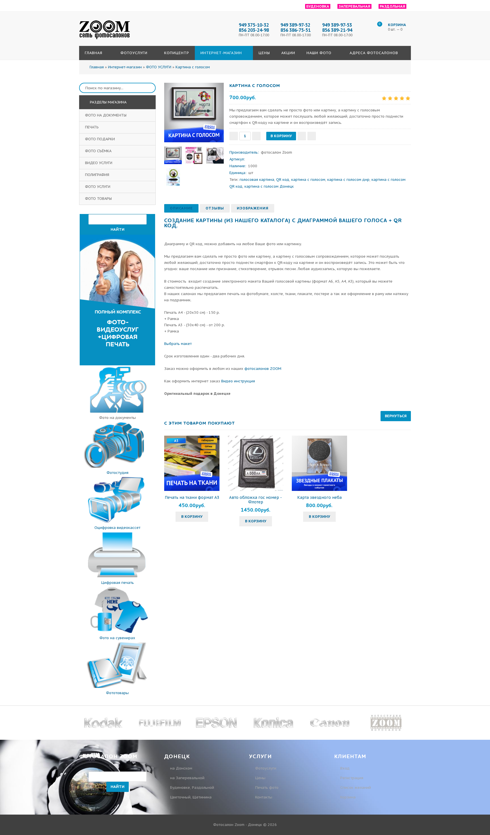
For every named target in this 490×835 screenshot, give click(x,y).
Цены (260, 777)
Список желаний (355, 787)
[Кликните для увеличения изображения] (194, 112)
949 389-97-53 (337, 25)
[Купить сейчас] (311, 136)
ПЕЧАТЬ (92, 127)
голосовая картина (257, 179)
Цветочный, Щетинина (191, 797)
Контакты (263, 797)
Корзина (347, 797)
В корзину (191, 516)
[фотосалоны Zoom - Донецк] (104, 39)
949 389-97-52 (295, 25)
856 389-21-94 (337, 30)
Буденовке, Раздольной (192, 787)
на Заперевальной (187, 777)
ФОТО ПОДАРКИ (100, 139)
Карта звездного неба (319, 497)
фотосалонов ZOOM (262, 368)
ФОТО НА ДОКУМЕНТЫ (106, 115)
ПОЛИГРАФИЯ (97, 174)
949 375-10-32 (254, 25)
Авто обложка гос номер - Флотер (255, 500)
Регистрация (351, 777)
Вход (344, 768)
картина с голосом (308, 179)
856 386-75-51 (295, 30)
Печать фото (266, 787)
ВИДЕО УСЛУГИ (99, 162)
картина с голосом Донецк (269, 186)
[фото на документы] (117, 411)
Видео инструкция (238, 381)
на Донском (181, 768)
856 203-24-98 (254, 30)
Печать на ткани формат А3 (192, 497)
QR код (282, 179)
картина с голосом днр (348, 179)
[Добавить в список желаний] (301, 136)
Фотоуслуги (265, 768)
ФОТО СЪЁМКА (99, 151)
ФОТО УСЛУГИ (98, 186)
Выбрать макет (178, 343)
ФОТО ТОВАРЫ (99, 198)
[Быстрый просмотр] (192, 463)
